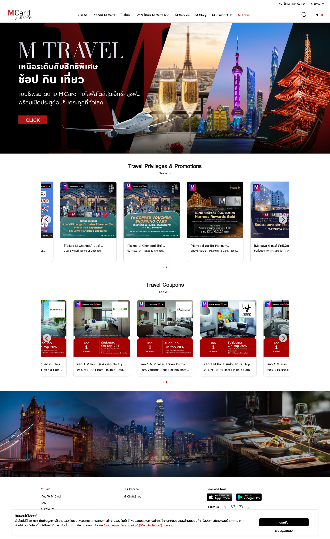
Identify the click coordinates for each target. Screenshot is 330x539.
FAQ (43, 502)
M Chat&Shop (132, 496)
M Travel (244, 15)
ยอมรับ (283, 522)
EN (316, 15)
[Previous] (47, 219)
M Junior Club (222, 15)
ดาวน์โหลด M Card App (153, 15)
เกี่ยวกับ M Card (104, 15)
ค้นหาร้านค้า (317, 4)
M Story (200, 15)
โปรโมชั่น (126, 15)
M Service (182, 15)
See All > (165, 173)
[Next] (283, 219)
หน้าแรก (82, 15)
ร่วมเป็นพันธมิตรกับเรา (292, 4)
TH (322, 15)
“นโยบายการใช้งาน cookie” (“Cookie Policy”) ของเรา (138, 525)
